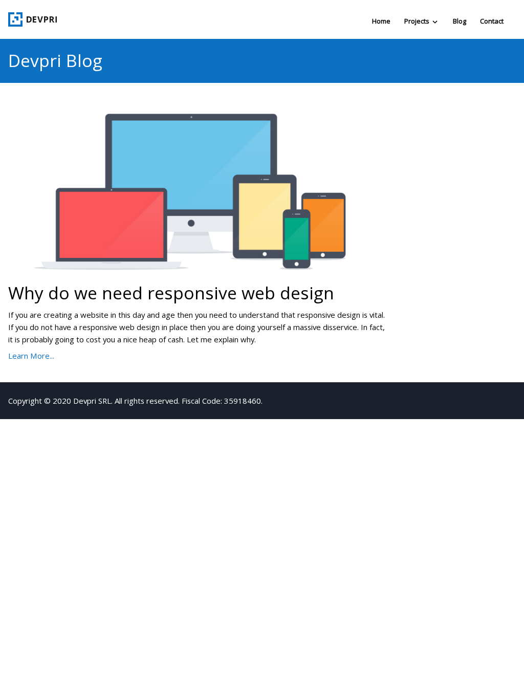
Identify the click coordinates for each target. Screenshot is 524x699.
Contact (492, 21)
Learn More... (31, 356)
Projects (417, 21)
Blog (459, 21)
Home (381, 21)
